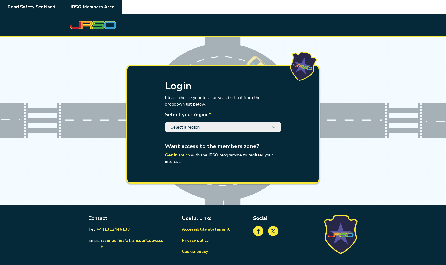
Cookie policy (195, 251)
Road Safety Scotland (31, 7)
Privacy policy (195, 240)
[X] (273, 231)
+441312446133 (113, 229)
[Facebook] (258, 231)
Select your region (188, 114)
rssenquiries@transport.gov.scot (133, 244)
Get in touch (177, 155)
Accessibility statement (206, 229)
